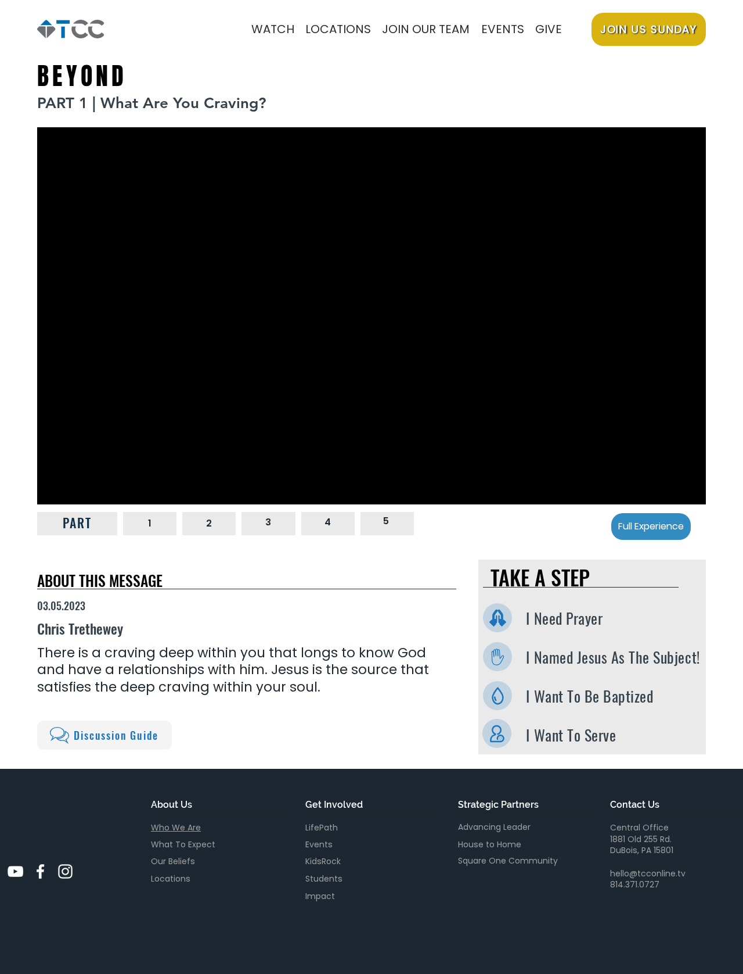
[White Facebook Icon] (40, 871)
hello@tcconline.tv (648, 873)
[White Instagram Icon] (65, 871)
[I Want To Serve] (496, 733)
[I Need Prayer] (497, 617)
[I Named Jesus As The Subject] (497, 656)
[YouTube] (15, 871)
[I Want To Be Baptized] (497, 695)
